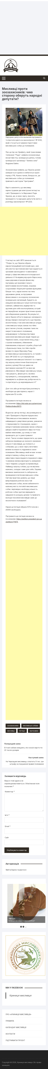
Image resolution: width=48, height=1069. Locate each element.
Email (7, 826)
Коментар (10, 791)
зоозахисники (12, 726)
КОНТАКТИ (10, 1034)
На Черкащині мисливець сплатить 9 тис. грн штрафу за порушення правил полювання (25, 762)
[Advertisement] (24, 25)
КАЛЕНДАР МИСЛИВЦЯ (16, 1027)
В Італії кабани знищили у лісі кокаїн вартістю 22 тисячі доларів (23, 749)
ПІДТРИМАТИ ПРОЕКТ (15, 1040)
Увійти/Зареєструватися (16, 870)
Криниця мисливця (20, 995)
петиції (22, 731)
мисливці (11, 731)
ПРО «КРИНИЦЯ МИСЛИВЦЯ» (18, 1014)
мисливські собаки (30, 726)
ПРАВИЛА (10, 1021)
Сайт (7, 837)
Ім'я (7, 815)
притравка (34, 731)
